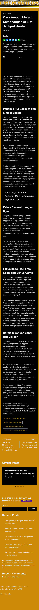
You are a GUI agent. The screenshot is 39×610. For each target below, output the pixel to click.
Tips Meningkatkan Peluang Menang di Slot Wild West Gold (29, 443)
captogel (13, 326)
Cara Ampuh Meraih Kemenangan (14, 418)
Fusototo (16, 560)
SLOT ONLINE (7, 13)
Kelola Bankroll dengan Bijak (13, 422)
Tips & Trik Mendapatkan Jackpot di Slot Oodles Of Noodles (9, 444)
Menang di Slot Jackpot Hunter (14, 426)
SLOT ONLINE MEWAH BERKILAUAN (15, 430)
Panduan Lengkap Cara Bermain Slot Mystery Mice (20, 196)
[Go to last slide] (5, 476)
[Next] (33, 476)
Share (25, 40)
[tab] (15, 486)
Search (5, 505)
